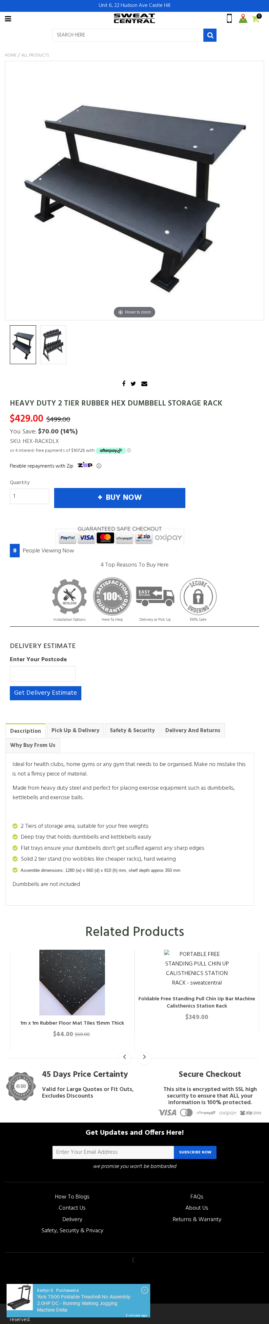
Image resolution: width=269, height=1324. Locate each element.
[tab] (25, 730)
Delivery (72, 1219)
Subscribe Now (195, 1152)
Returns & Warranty (197, 1219)
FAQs (196, 1197)
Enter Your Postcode (38, 659)
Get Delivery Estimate (45, 693)
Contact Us (72, 1208)
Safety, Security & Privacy (72, 1231)
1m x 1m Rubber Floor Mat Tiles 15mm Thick (72, 1023)
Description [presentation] (25, 731)
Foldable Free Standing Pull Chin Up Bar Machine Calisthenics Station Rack (196, 1002)
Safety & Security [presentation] (132, 730)
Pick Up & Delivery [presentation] (75, 730)
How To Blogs (72, 1197)
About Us (196, 1208)
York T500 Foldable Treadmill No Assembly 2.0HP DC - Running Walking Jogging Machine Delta (83, 1303)
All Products (35, 55)
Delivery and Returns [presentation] (192, 730)
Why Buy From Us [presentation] (32, 745)
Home (10, 55)
